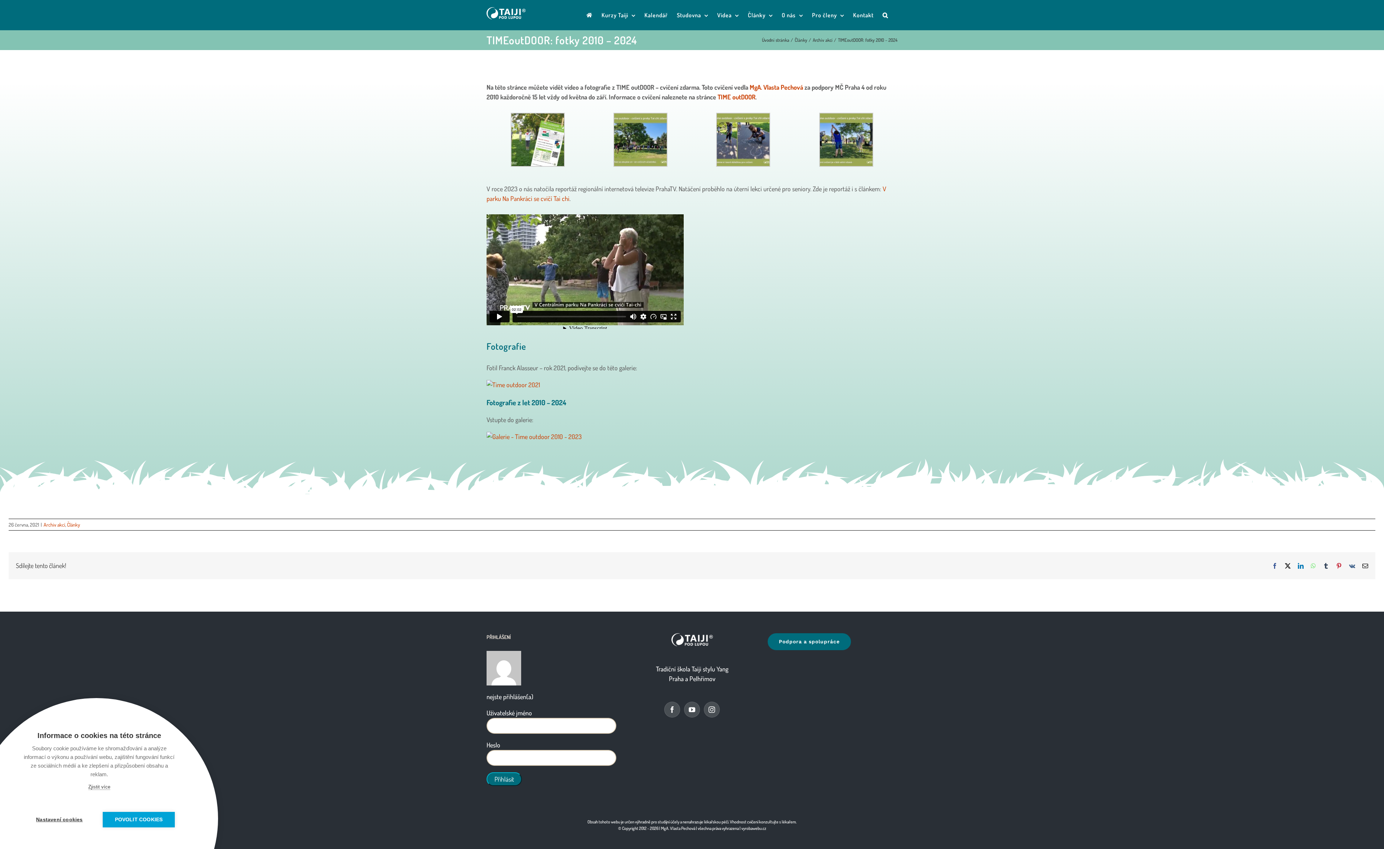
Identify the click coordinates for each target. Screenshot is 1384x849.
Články (73, 525)
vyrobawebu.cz (753, 828)
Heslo (493, 745)
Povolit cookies (139, 819)
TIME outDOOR (736, 97)
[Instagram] (712, 710)
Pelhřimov (702, 679)
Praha (676, 679)
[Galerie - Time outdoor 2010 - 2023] (692, 437)
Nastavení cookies (59, 819)
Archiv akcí (54, 525)
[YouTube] (692, 710)
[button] (885, 15)
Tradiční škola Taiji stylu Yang (692, 669)
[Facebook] (672, 710)
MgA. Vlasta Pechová (776, 87)
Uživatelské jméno (509, 713)
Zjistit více (99, 787)
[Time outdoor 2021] (692, 385)
